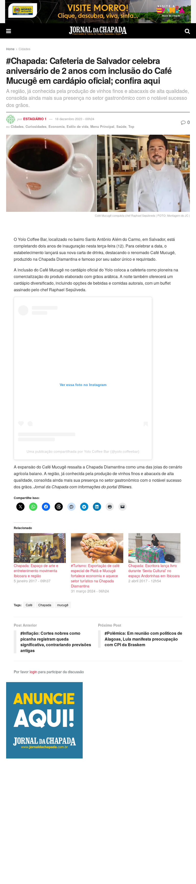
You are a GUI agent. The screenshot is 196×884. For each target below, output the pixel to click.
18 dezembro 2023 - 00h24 (74, 118)
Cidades (24, 49)
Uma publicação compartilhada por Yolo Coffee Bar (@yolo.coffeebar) (83, 451)
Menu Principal (102, 126)
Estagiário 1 (34, 118)
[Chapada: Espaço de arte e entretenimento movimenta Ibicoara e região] (40, 548)
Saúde (121, 126)
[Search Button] (187, 30)
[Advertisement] (98, 821)
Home (10, 49)
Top (131, 126)
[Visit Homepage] (98, 31)
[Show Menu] (8, 30)
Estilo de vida (77, 126)
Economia (56, 126)
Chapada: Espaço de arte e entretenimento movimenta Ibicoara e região (36, 570)
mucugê (62, 605)
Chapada (44, 605)
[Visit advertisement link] (98, 11)
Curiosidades (36, 126)
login (33, 671)
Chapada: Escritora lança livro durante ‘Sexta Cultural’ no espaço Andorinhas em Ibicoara (154, 570)
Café (29, 605)
